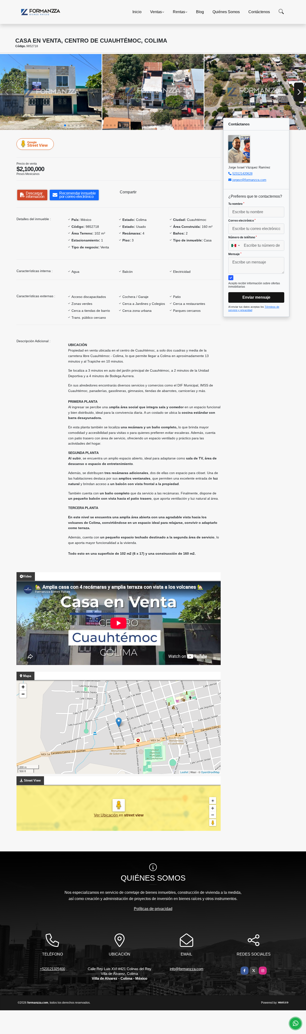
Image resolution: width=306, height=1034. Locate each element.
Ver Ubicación (106, 815)
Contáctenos (259, 12)
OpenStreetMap (210, 772)
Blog (200, 12)
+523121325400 (52, 969)
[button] (65, 125)
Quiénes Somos (226, 12)
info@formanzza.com (186, 969)
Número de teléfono (242, 237)
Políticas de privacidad (153, 909)
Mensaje (234, 254)
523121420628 (242, 173)
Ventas (156, 12)
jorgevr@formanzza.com (249, 180)
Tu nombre (236, 204)
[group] (51, 92)
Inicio (137, 12)
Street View (37, 144)
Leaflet (184, 772)
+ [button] (23, 687)
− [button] (23, 694)
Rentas (179, 12)
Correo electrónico (242, 221)
